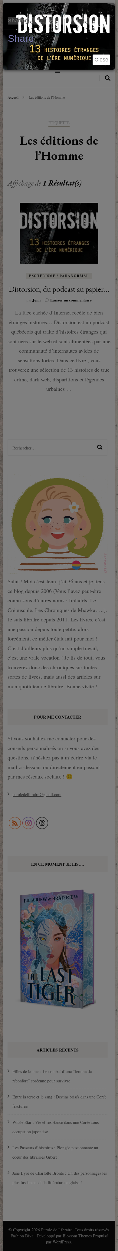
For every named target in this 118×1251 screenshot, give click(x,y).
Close (101, 60)
